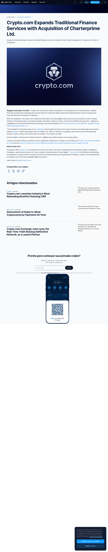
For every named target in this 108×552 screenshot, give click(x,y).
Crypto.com (23, 150)
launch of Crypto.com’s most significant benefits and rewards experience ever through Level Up (53, 143)
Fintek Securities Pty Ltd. (72, 123)
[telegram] (18, 171)
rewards (15, 131)
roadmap (39, 129)
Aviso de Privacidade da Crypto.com (50, 272)
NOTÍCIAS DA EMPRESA (24, 17)
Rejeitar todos (90, 546)
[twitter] (13, 171)
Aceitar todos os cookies (90, 541)
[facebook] (9, 171)
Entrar (87, 2)
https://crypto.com (24, 160)
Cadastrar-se (95, 2)
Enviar (69, 267)
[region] (90, 539)
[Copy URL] (23, 171)
